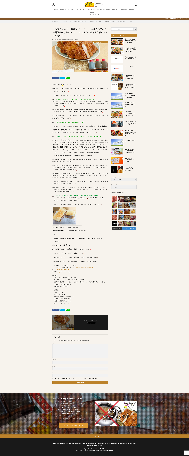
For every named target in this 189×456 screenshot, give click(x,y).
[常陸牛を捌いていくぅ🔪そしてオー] (133, 217)
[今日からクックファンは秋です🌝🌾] (127, 217)
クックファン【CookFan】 (99, 449)
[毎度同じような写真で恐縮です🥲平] (127, 223)
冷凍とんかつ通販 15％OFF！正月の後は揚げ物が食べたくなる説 (130, 133)
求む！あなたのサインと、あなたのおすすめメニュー (130, 159)
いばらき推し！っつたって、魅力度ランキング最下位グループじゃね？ (130, 114)
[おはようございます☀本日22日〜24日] (114, 211)
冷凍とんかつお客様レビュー (72, 39)
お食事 (67, 10)
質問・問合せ (116, 10)
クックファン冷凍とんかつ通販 (75, 21)
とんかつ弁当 (75, 10)
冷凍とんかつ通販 (85, 10)
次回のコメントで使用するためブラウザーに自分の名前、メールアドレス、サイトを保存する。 (76, 378)
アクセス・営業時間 (105, 10)
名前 (54, 359)
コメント (55, 343)
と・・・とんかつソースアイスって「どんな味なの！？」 (130, 168)
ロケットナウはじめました (130, 67)
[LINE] (68, 78)
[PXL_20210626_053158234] (64, 223)
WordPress (110, 450)
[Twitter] (62, 78)
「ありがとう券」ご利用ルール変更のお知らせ (130, 58)
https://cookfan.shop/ (63, 269)
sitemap (92, 12)
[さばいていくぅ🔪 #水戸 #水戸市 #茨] (121, 199)
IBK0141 (132, 10)
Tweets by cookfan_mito (117, 192)
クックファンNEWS (63, 21)
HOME (56, 10)
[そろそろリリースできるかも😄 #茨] (133, 211)
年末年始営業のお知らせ (130, 141)
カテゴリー (113, 177)
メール (54, 366)
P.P (96, 12)
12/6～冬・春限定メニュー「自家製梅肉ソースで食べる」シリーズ (130, 150)
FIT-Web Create (95, 450)
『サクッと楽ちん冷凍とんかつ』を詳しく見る (73, 425)
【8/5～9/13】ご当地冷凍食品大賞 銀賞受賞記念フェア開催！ (130, 40)
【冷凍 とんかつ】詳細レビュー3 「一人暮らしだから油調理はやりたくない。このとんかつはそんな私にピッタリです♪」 (108, 21)
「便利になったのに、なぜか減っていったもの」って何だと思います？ (130, 86)
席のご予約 (124, 10)
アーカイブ (114, 184)
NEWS (62, 10)
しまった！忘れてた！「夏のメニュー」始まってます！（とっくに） (131, 76)
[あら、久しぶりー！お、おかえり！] (133, 199)
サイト (53, 372)
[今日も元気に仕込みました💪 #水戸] (114, 223)
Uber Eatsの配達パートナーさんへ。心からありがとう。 (130, 123)
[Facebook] (55, 78)
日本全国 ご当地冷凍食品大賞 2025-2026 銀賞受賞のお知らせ (130, 49)
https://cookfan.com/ (64, 272)
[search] (135, 29)
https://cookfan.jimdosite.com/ (85, 267)
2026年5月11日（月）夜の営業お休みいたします (130, 104)
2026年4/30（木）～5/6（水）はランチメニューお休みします (130, 95)
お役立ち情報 (95, 10)
